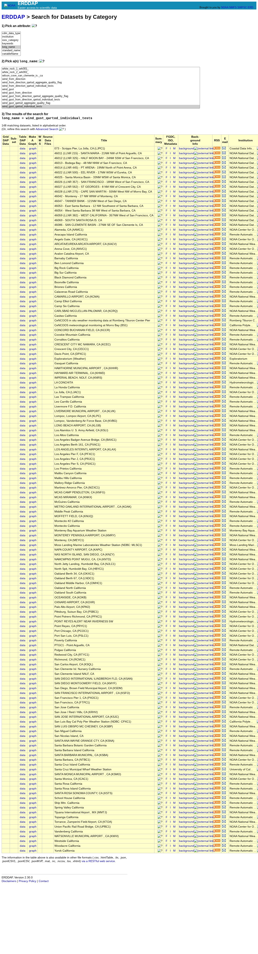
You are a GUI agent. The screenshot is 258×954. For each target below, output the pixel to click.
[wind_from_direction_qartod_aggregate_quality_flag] (101, 82)
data (22, 148)
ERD (250, 7)
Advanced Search (47, 129)
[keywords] (11, 43)
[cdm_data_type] (11, 33)
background (186, 148)
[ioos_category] (11, 40)
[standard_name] (11, 50)
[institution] (11, 37)
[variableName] (11, 54)
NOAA (224, 7)
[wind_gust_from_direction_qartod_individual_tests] (101, 99)
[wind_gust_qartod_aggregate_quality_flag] (101, 103)
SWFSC (242, 7)
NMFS (233, 7)
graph (32, 148)
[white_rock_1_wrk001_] (101, 69)
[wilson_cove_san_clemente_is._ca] (101, 75)
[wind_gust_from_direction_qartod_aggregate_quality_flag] (101, 96)
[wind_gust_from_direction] (101, 93)
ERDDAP (13, 17)
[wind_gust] (101, 89)
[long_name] (11, 47)
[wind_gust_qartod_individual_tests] (101, 106)
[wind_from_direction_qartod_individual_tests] (101, 86)
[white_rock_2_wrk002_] (101, 72)
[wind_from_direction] (101, 79)
